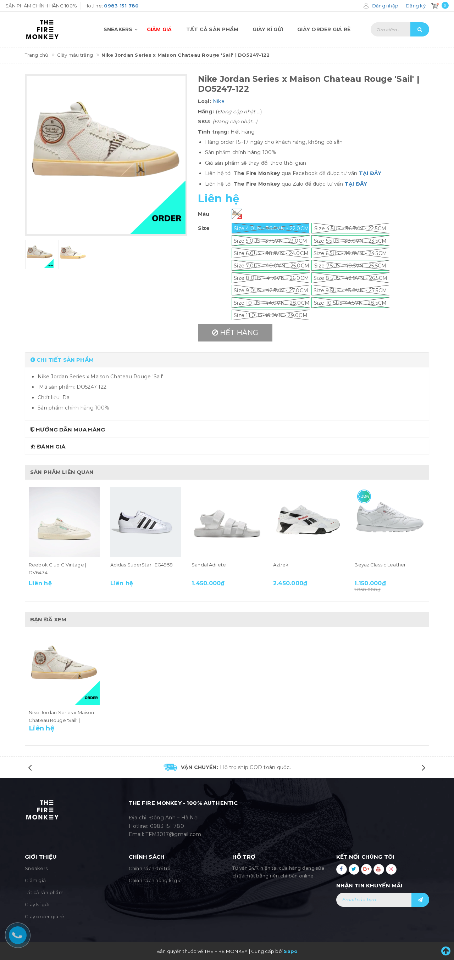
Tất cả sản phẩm (212, 29)
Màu (204, 214)
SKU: (204, 121)
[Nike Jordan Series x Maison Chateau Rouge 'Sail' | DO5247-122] (64, 669)
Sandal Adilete (209, 564)
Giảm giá (159, 29)
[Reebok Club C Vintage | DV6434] (64, 522)
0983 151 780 (167, 826)
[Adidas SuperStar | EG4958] (145, 522)
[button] (227, 359)
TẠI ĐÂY (370, 173)
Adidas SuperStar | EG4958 (141, 564)
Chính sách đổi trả (150, 868)
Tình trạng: (213, 132)
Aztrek (281, 564)
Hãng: (206, 111)
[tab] (227, 359)
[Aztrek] (308, 522)
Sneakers (118, 29)
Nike (219, 101)
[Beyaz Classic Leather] (389, 522)
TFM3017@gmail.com (173, 834)
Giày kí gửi (268, 29)
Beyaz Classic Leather (380, 564)
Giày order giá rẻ (323, 29)
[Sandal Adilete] (227, 522)
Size (204, 228)
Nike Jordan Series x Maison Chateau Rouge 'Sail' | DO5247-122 (61, 720)
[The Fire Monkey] (54, 29)
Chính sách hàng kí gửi (155, 880)
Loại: (204, 101)
